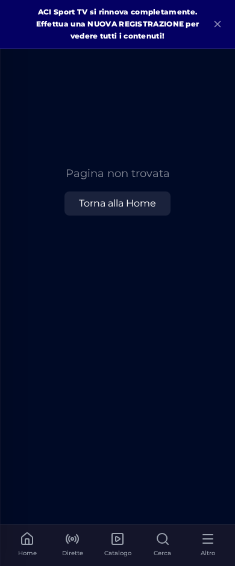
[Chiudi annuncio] (217, 24)
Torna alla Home (117, 203)
